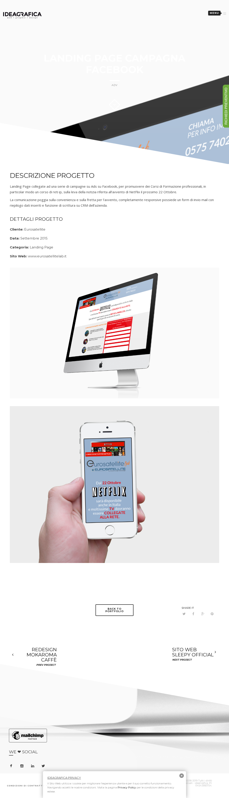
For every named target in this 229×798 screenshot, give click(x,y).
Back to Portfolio (114, 610)
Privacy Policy (127, 787)
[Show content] (114, 104)
